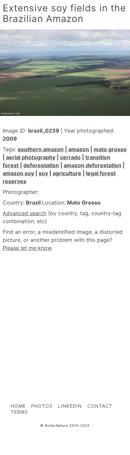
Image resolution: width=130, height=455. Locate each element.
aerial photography (30, 157)
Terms (19, 412)
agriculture (67, 173)
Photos (42, 406)
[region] (65, 312)
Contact (99, 406)
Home (18, 406)
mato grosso (110, 149)
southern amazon (41, 149)
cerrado (70, 157)
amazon (78, 149)
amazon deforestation (92, 165)
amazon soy (18, 173)
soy (43, 173)
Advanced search (24, 213)
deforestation (41, 165)
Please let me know (27, 247)
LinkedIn (70, 406)
